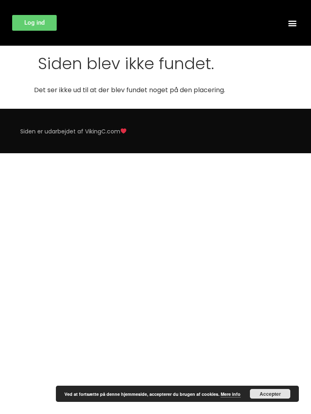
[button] (292, 23)
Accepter (270, 393)
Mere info (231, 394)
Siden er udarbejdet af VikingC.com (70, 131)
